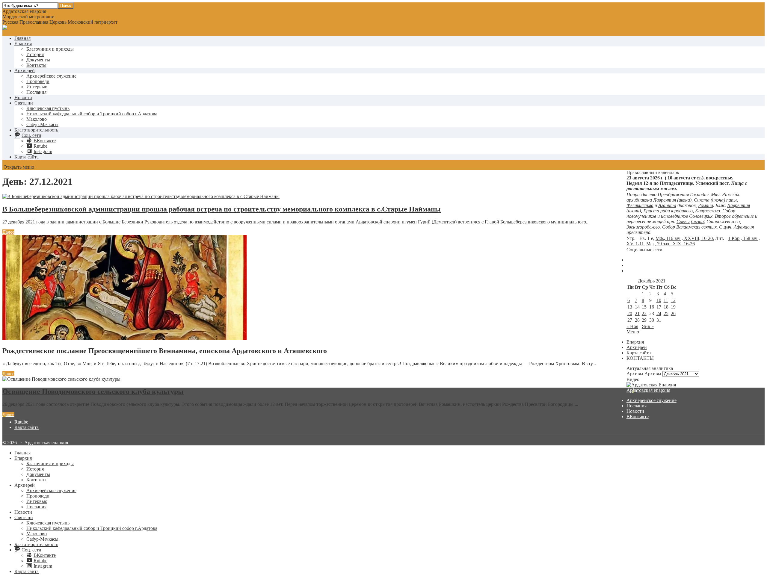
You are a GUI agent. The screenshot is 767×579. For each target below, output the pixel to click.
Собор (728, 210)
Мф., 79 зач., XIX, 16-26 (670, 243)
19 (673, 306)
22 (644, 313)
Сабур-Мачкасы (42, 124)
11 (666, 300)
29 (644, 320)
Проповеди (37, 81)
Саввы (683, 221)
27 (629, 320)
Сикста (701, 199)
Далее (8, 232)
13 (629, 306)
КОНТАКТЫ (640, 358)
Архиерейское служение (51, 75)
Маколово (36, 119)
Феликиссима (639, 205)
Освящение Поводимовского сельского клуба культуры (93, 391)
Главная (22, 38)
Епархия (23, 43)
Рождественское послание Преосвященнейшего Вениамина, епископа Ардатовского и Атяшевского (164, 351)
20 (629, 313)
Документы (38, 59)
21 (637, 313)
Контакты (36, 65)
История (35, 54)
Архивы (652, 373)
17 (658, 306)
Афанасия (744, 226)
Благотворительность (36, 129)
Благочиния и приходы (50, 49)
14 (637, 306)
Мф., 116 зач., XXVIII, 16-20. (685, 238)
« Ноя (632, 326)
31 (658, 320)
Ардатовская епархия (648, 390)
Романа (705, 205)
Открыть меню (18, 167)
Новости (23, 97)
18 (666, 306)
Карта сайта (26, 156)
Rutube (21, 421)
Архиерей (24, 70)
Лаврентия (664, 199)
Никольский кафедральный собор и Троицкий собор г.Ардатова (91, 113)
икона (684, 199)
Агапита (667, 205)
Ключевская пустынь (48, 108)
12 (673, 300)
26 (673, 313)
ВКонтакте (637, 416)
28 (637, 320)
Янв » (648, 326)
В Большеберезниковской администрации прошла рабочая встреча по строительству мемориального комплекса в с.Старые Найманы (221, 209)
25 (666, 313)
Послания (36, 92)
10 (658, 300)
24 (658, 313)
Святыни (23, 102)
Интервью (36, 86)
